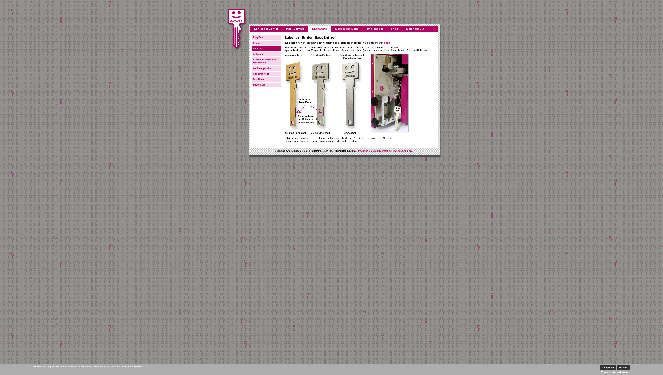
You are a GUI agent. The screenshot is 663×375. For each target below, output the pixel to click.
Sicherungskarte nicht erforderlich (265, 61)
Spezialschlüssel (347, 28)
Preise (256, 43)
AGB (411, 151)
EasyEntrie (319, 28)
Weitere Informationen (614, 372)
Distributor (259, 79)
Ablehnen (623, 367)
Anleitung (258, 54)
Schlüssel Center (266, 28)
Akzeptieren (608, 367)
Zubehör (257, 48)
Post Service (295, 28)
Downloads (259, 85)
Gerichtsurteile (261, 73)
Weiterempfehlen (262, 68)
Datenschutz (415, 28)
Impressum (375, 28)
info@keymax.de (367, 151)
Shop (394, 28)
